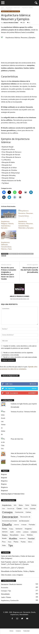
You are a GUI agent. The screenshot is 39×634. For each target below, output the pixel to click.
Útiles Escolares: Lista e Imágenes (12, 575)
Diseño (7, 524)
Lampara (25, 532)
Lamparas (34, 532)
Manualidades (14, 535)
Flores (4, 529)
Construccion (19, 512)
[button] (35, 3)
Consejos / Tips (6, 591)
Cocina (26, 508)
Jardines (18, 531)
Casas (19, 508)
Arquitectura (14, 253)
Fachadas (32, 524)
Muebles (13, 538)
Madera (4, 535)
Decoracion (10, 517)
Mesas (22, 535)
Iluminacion (19, 528)
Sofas (4, 545)
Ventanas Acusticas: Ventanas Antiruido (23, 411)
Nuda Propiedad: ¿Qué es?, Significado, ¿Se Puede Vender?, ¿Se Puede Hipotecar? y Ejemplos (17, 563)
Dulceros (16, 524)
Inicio (2, 7)
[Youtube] (27, 619)
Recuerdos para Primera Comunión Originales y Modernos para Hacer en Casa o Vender (8, 273)
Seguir (34, 388)
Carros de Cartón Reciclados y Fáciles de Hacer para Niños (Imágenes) (17, 557)
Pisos (4, 542)
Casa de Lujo (10, 508)
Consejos (7, 512)
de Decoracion (24, 521)
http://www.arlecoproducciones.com (19, 299)
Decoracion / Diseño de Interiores (11, 584)
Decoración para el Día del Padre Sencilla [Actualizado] (29, 269)
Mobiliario (30, 535)
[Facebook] (12, 619)
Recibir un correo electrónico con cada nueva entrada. (20, 357)
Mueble (4, 538)
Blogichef (4, 477)
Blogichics (4, 481)
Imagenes (28, 529)
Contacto (18, 631)
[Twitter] (22, 619)
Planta (9, 541)
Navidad (31, 538)
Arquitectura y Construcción (13, 7)
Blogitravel (4, 490)
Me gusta (33, 384)
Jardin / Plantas (6, 597)
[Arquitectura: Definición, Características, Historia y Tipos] (8, 234)
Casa (3, 508)
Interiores (5, 532)
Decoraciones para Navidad (9, 520)
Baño (15, 505)
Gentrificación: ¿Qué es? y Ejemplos (12, 568)
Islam (3, 255)
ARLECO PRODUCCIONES (10, 22)
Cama (27, 505)
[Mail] (17, 619)
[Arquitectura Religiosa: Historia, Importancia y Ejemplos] (8, 213)
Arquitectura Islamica (26, 253)
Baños (21, 505)
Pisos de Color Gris (17, 439)
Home (11, 631)
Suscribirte (32, 393)
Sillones (30, 541)
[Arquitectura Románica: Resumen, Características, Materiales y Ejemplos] (26, 213)
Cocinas (33, 508)
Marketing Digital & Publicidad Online (12, 494)
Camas (33, 505)
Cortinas (28, 512)
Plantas (16, 542)
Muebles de (23, 538)
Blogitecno (4, 487)
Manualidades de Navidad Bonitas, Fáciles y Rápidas (18, 571)
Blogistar (4, 484)
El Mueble (23, 524)
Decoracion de (25, 517)
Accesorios (4, 587)
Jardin (12, 532)
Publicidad (26, 631)
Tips (10, 545)
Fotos (11, 529)
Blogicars (4, 474)
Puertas (23, 542)
